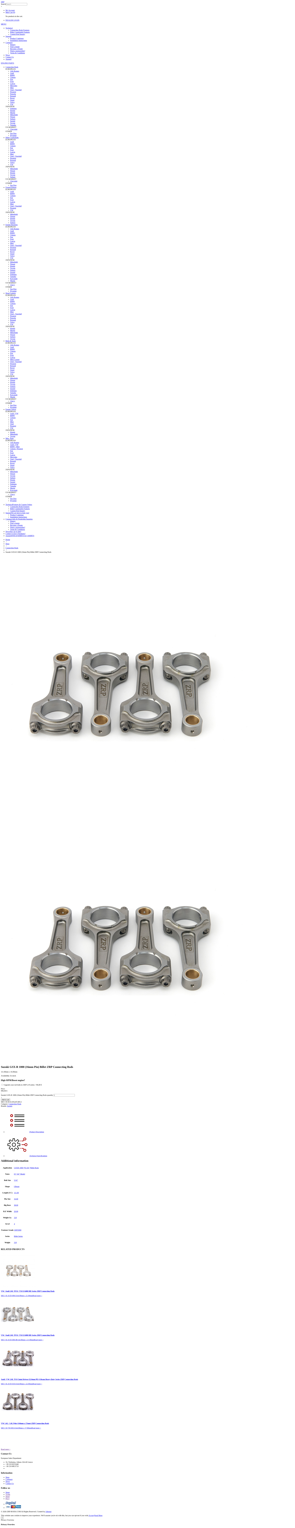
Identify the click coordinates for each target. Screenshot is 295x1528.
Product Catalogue (17, 38)
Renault (13, 96)
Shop (7, 544)
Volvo (12, 102)
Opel (12, 424)
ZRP (2, 2)
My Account (10, 10)
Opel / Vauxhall (16, 90)
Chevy (12, 285)
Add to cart (5, 1100)
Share (8, 1492)
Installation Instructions (18, 40)
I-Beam (16, 1186)
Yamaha (13, 125)
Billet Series (18, 1236)
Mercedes (13, 86)
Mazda (12, 113)
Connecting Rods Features (19, 30)
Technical (9, 28)
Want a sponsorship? (17, 51)
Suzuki (12, 121)
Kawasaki (13, 279)
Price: (3, 1089)
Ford (12, 82)
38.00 (16, 1205)
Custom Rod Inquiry (17, 34)
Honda (12, 111)
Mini (12, 88)
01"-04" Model (19, 1174)
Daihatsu (13, 109)
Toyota (12, 123)
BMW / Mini (15, 447)
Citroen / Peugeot (16, 449)
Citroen (13, 77)
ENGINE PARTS (7, 63)
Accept (91, 1515)
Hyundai (13, 135)
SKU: (3, 1102)
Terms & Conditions (17, 53)
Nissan (12, 117)
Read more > (37, 1296)
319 (15, 1218)
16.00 (16, 1199)
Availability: (5, 1076)
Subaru (12, 119)
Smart (12, 100)
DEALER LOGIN (12, 20)
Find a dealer (15, 47)
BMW (12, 75)
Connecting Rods (12, 548)
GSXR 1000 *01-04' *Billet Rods (26, 1168)
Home (8, 540)
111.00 (16, 1193)
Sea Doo (13, 133)
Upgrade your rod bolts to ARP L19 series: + (22, 1085)
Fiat (11, 79)
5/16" (16, 1180)
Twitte (8, 1494)
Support (8, 36)
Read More (98, 1515)
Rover (12, 98)
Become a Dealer (16, 49)
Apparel (8, 59)
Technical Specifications (38, 1156)
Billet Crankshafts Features (20, 32)
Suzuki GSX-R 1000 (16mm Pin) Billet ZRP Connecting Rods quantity (27, 1095)
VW (11, 104)
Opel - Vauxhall (16, 314)
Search (3, 4)
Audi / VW (14, 414)
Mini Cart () (10, 12)
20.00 (16, 1211)
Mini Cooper (14, 360)
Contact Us (10, 57)
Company (9, 43)
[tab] (150, 1121)
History (13, 45)
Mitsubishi (14, 115)
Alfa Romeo (14, 71)
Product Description (36, 1132)
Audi (12, 73)
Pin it (7, 1499)
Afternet (48, 1512)
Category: (4, 1104)
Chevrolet (13, 129)
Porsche (13, 94)
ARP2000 (17, 1230)
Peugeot (13, 92)
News (8, 55)
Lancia (12, 84)
